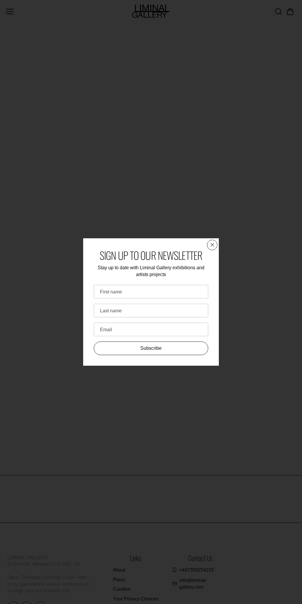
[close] (212, 245)
